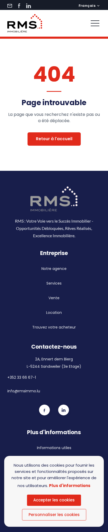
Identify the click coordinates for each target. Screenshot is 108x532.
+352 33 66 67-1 (21, 377)
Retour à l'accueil (54, 139)
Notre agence (54, 268)
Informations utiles (54, 447)
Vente (54, 298)
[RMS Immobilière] (24, 23)
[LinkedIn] (28, 5)
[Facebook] (19, 5)
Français (87, 5)
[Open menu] (95, 23)
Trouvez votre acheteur (54, 327)
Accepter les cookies (54, 500)
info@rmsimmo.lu (23, 391)
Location (54, 312)
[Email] (9, 6)
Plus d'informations (69, 485)
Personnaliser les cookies (54, 514)
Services (54, 283)
